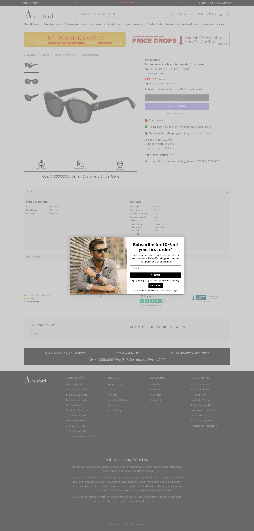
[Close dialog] (182, 239)
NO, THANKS (155, 285)
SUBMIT (156, 275)
